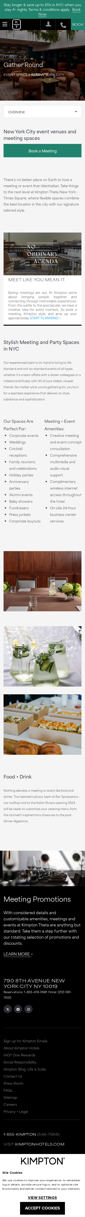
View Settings (42, 1197)
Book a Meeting (43, 151)
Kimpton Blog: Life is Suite (25, 1069)
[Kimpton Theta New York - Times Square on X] (8, 1009)
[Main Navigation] (5, 24)
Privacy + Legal (16, 1111)
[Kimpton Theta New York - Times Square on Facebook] (18, 1009)
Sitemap (10, 1097)
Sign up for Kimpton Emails (25, 1040)
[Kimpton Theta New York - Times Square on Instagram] (28, 1009)
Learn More (17, 954)
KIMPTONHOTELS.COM (39, 1144)
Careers (10, 1104)
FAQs (8, 1090)
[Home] (16, 25)
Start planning (44, 317)
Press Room (13, 1083)
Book (78, 24)
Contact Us (13, 1076)
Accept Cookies (42, 1208)
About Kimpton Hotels (21, 1048)
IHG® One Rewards (19, 1055)
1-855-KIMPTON (20, 1134)
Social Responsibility (20, 1062)
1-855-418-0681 (35, 991)
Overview (16, 112)
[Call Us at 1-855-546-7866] (60, 24)
